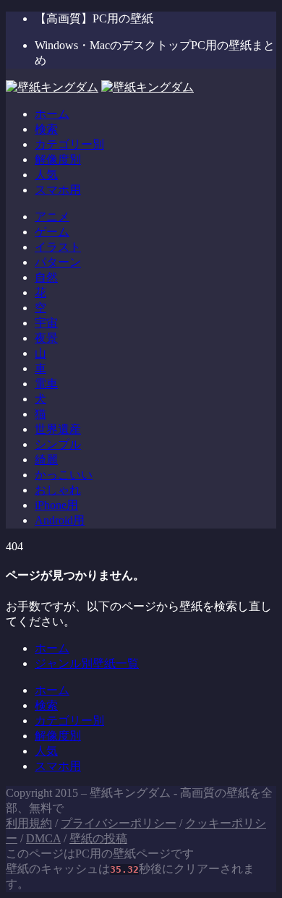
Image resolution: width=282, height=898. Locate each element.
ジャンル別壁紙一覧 (87, 663)
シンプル (58, 444)
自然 (46, 277)
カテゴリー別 (69, 144)
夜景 (46, 338)
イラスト (58, 247)
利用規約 (29, 823)
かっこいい (64, 475)
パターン (58, 262)
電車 (46, 383)
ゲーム (52, 232)
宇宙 (46, 323)
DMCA (43, 838)
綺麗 (46, 459)
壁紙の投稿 (98, 838)
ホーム (52, 114)
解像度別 (58, 159)
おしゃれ (58, 490)
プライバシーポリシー (118, 823)
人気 (46, 174)
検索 (46, 129)
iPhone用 (56, 505)
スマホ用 (58, 190)
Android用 (60, 520)
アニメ (52, 216)
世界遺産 (58, 429)
